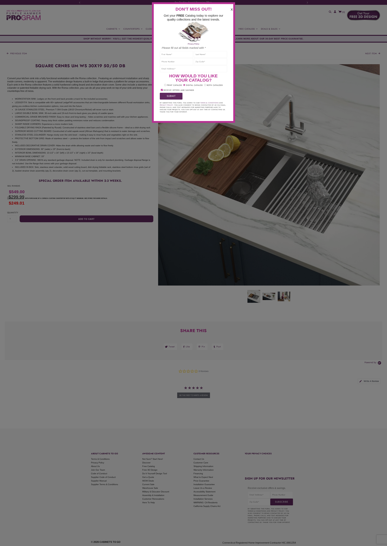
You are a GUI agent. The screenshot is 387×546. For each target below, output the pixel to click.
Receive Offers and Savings (179, 90)
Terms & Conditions (209, 103)
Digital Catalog (194, 85)
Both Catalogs (215, 85)
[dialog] (193, 273)
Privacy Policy (193, 44)
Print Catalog (174, 85)
